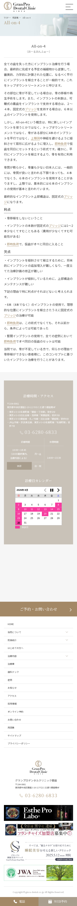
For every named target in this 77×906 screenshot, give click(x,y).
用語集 (11, 727)
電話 (22, 901)
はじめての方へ (15, 647)
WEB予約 (60, 901)
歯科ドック (13, 671)
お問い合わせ (14, 719)
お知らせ (12, 687)
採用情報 (12, 703)
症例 (10, 679)
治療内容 (12, 656)
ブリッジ (31, 109)
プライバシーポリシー (19, 743)
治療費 (11, 663)
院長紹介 (12, 640)
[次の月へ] (58, 490)
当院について (14, 632)
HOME (11, 624)
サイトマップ (14, 735)
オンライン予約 (15, 711)
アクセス (12, 695)
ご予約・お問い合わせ (38, 609)
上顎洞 (35, 138)
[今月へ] (51, 490)
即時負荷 (61, 143)
